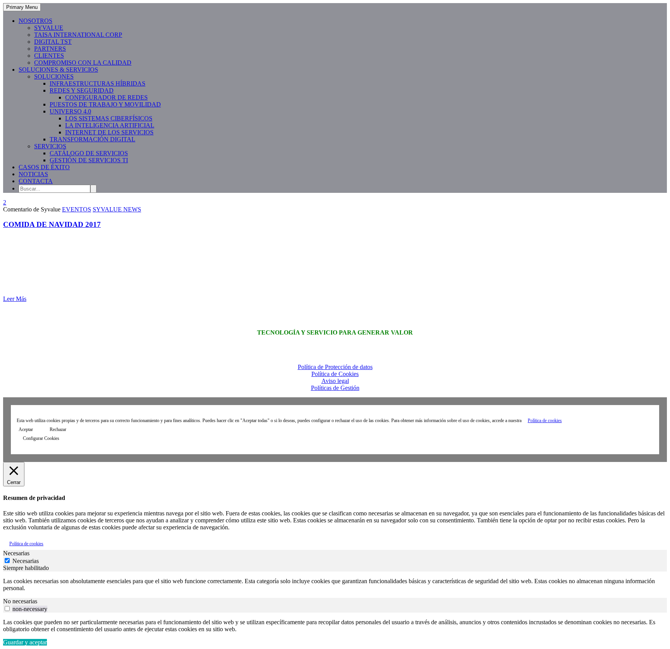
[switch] (7, 608)
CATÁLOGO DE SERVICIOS (89, 153)
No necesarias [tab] (20, 601)
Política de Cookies (335, 374)
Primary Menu (22, 7)
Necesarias (25, 561)
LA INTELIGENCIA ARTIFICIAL (109, 125)
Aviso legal (335, 381)
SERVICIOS (50, 146)
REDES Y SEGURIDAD (82, 90)
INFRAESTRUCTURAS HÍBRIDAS (97, 83)
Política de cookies (545, 420)
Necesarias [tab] (16, 553)
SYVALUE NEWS (117, 209)
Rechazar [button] (58, 429)
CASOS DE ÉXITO (44, 167)
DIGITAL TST (53, 41)
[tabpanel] (335, 585)
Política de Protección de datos (335, 367)
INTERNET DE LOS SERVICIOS (109, 132)
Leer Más (14, 298)
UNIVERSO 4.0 (70, 111)
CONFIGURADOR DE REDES (106, 97)
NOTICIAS (33, 174)
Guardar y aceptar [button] (25, 642)
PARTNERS (50, 48)
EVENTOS (76, 209)
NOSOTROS (35, 20)
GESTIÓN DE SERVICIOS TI (89, 160)
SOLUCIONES (54, 76)
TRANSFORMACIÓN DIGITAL (92, 139)
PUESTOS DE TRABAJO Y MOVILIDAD (105, 104)
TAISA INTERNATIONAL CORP (78, 34)
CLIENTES (49, 55)
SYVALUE (48, 27)
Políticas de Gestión (335, 388)
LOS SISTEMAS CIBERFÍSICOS (108, 118)
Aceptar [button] (26, 429)
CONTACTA (36, 181)
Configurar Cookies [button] (41, 438)
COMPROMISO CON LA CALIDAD (82, 62)
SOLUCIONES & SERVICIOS (58, 69)
